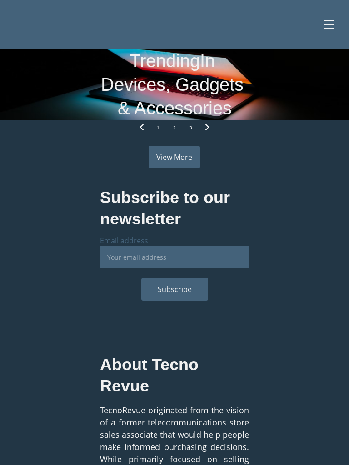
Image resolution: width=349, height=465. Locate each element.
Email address (124, 241)
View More (174, 157)
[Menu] (329, 24)
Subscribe (175, 289)
